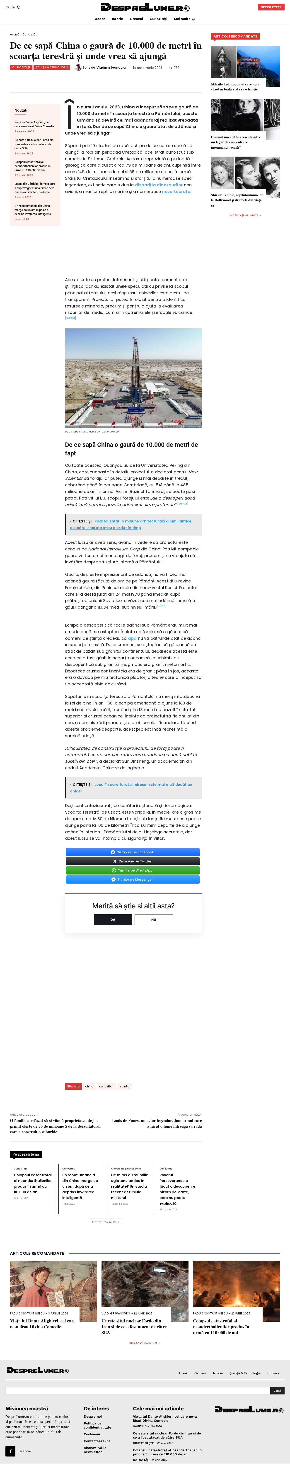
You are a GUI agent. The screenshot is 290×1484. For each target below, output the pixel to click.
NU (153, 920)
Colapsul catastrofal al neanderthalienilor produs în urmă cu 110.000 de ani (32, 166)
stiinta (124, 1086)
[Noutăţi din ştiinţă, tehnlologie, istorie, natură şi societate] (38, 1370)
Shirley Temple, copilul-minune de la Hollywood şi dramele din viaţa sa (237, 200)
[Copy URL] (102, 78)
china (89, 1086)
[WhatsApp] (72, 78)
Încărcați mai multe (104, 1222)
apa (132, 638)
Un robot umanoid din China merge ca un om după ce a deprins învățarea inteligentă (32, 210)
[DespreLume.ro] (146, 7)
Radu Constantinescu (27, 1313)
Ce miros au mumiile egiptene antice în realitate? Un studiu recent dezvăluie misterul (129, 1186)
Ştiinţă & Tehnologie (52, 67)
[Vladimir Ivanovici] (79, 67)
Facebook (24, 1451)
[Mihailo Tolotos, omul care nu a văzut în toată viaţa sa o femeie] (245, 66)
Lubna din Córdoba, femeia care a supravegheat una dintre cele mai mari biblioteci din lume (35, 188)
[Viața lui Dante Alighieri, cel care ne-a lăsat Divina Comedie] (53, 1291)
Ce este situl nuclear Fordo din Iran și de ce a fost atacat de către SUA (33, 144)
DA (113, 920)
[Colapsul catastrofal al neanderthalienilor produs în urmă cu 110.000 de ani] (236, 1291)
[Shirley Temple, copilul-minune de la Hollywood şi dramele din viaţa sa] (245, 177)
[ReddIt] (87, 78)
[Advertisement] (145, 1474)
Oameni (138, 1426)
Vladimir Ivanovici (111, 67)
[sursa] (70, 318)
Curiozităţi (29, 34)
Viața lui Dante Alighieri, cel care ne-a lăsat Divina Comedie (42, 1323)
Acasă (14, 34)
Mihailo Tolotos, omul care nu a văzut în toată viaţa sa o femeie (235, 86)
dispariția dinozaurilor (159, 185)
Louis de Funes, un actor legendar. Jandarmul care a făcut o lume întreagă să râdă (157, 1123)
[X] (57, 78)
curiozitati (106, 1086)
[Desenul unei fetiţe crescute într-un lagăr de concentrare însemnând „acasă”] (245, 119)
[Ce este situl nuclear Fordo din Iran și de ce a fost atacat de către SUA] (145, 1291)
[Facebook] (42, 78)
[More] (117, 78)
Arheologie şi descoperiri (126, 1169)
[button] (13, 7)
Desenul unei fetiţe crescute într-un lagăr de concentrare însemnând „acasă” (235, 142)
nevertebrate (176, 191)
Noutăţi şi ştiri (144, 1443)
